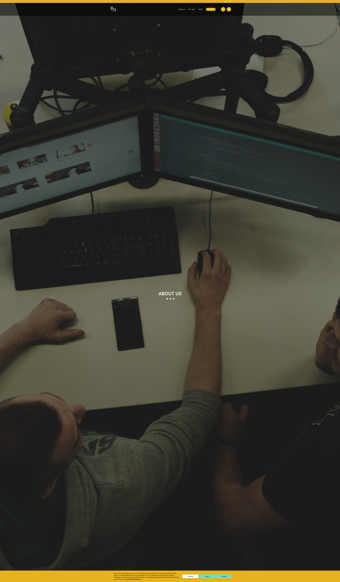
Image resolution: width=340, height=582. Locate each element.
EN (225, 1)
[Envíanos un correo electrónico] (223, 9)
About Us (181, 9)
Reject (207, 576)
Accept (224, 576)
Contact (210, 9)
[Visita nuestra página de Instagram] (229, 9)
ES (230, 1)
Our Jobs (191, 9)
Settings (190, 576)
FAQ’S (200, 9)
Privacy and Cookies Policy (133, 579)
